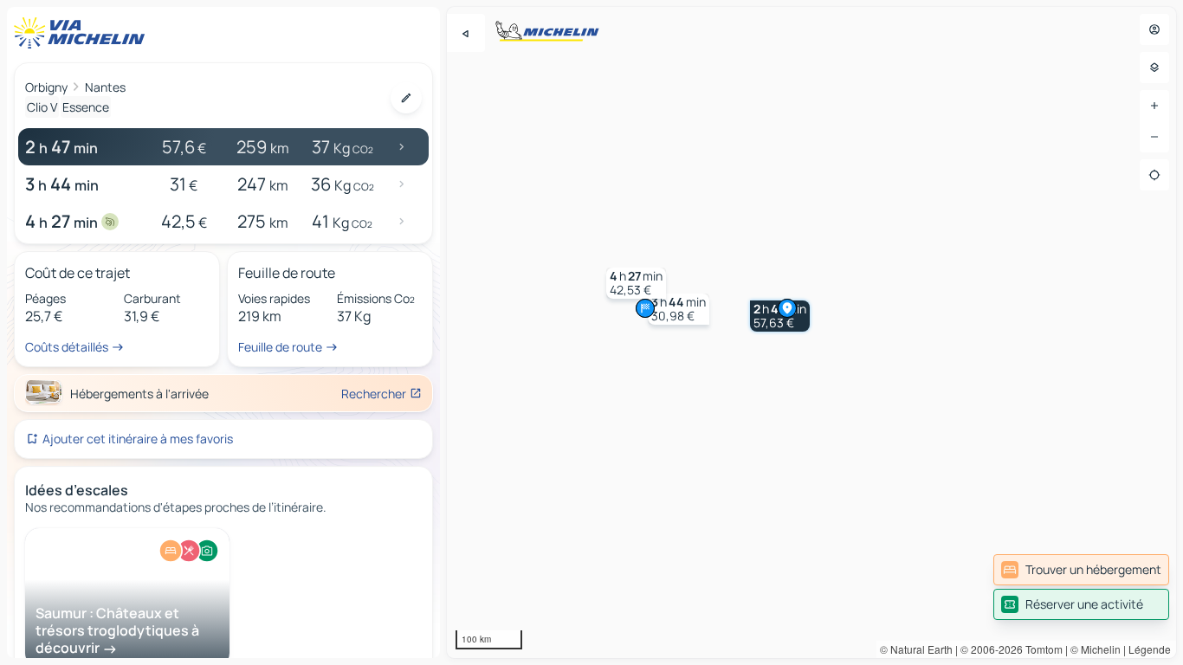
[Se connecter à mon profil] (1154, 29)
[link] (1081, 569)
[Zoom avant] (1154, 105)
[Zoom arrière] (1154, 136)
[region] (811, 332)
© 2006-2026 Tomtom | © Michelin (1040, 649)
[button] (678, 309)
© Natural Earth (916, 649)
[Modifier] (406, 97)
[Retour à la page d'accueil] (83, 33)
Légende (1149, 649)
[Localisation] (1154, 174)
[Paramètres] (1154, 67)
